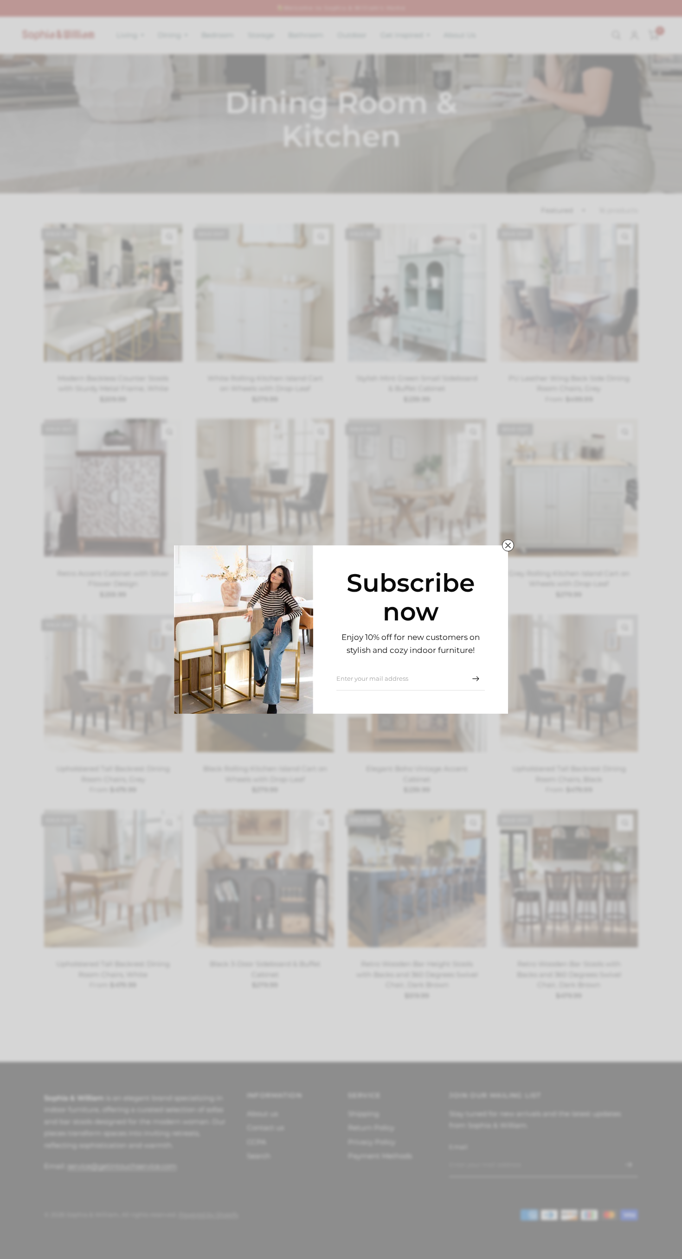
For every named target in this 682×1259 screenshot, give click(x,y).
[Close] (508, 545)
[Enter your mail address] (475, 678)
